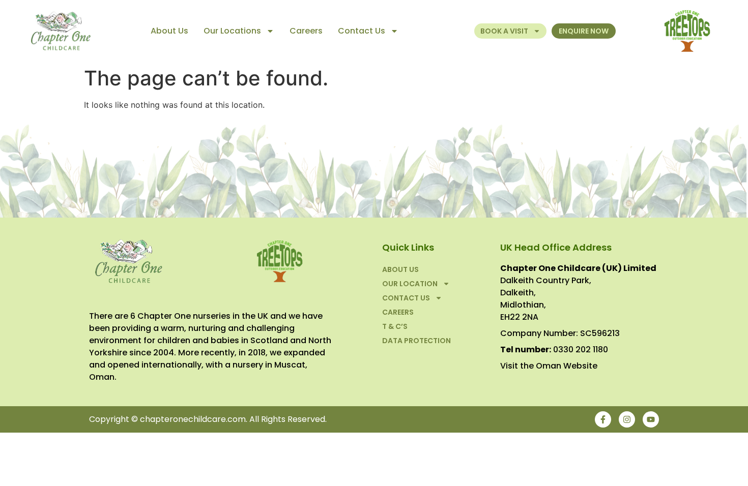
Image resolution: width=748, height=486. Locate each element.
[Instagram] (627, 419)
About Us (169, 31)
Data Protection (416, 341)
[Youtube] (651, 419)
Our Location (410, 284)
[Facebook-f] (603, 419)
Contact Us (361, 31)
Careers (306, 31)
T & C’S (395, 326)
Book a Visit (504, 31)
